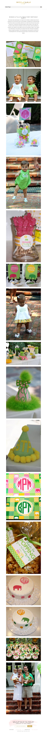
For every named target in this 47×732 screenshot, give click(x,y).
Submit (29, 726)
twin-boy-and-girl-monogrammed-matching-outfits (23, 85)
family (23, 688)
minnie (23, 314)
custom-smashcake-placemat (23, 484)
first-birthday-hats (23, 392)
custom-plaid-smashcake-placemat (23, 508)
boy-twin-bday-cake (23, 621)
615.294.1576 (35, 729)
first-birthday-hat (23, 446)
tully (23, 183)
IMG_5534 (23, 548)
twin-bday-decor (23, 236)
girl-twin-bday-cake (23, 590)
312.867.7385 (18, 729)
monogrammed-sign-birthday (23, 129)
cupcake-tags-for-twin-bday (23, 649)
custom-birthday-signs (23, 275)
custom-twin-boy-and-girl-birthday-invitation (23, 54)
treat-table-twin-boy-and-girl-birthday (23, 353)
